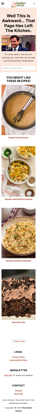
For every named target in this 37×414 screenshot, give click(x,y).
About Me (18, 394)
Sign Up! (8, 375)
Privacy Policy (18, 357)
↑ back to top (18, 341)
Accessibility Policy (18, 360)
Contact (18, 391)
